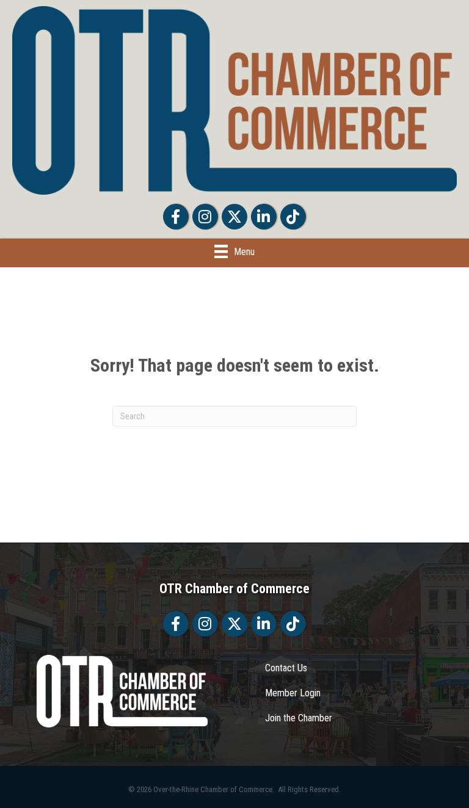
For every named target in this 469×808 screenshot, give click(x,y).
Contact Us (286, 668)
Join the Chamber (298, 718)
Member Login (293, 693)
